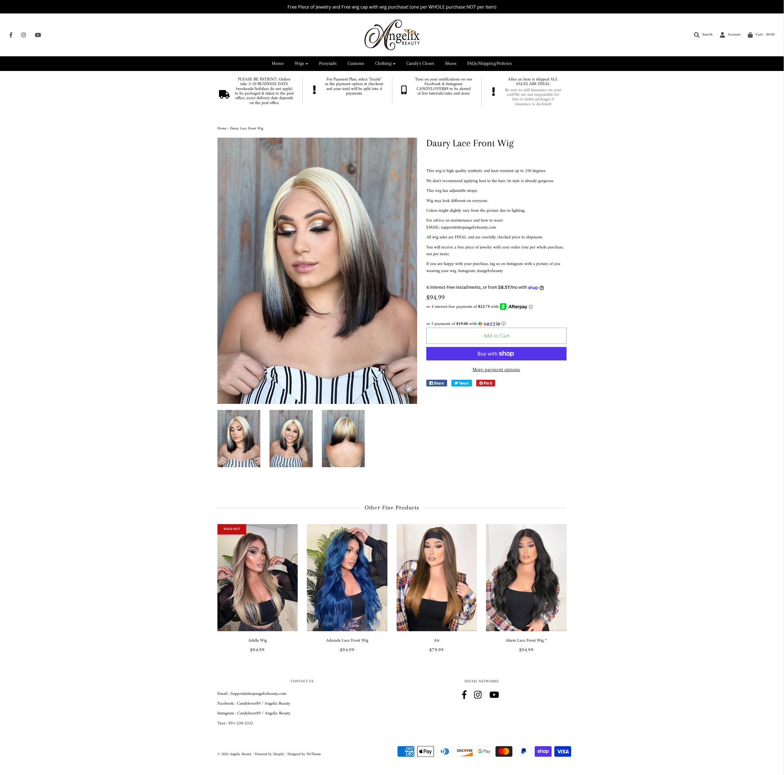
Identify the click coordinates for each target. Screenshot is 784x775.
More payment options (496, 369)
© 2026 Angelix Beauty (234, 754)
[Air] (437, 577)
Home (278, 63)
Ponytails (328, 63)
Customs (356, 63)
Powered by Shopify (270, 754)
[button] (496, 324)
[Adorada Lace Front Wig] (347, 577)
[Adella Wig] (257, 577)
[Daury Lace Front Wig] (239, 439)
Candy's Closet (420, 63)
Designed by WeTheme (304, 754)
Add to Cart (496, 336)
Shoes (450, 63)
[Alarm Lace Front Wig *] (526, 577)
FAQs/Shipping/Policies (489, 63)
